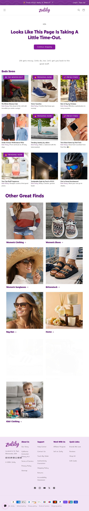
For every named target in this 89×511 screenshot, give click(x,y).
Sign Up (82, 3)
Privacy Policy (26, 466)
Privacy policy (32, 506)
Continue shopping (44, 47)
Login (75, 3)
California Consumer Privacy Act (25, 454)
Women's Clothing (15, 242)
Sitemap (24, 470)
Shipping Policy (43, 468)
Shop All (72, 456)
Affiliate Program (60, 447)
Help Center (41, 447)
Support (40, 442)
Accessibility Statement (42, 479)
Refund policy (21, 506)
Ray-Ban (10, 332)
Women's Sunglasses (16, 287)
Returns (40, 473)
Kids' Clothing (13, 421)
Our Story (25, 447)
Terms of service (44, 506)
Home (49, 332)
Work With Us (59, 442)
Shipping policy (56, 506)
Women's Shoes (53, 242)
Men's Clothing (53, 379)
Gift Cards (73, 461)
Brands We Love (75, 447)
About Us (25, 442)
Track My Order (43, 456)
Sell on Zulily (58, 451)
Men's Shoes (12, 379)
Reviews (72, 451)
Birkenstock (51, 287)
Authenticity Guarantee (42, 462)
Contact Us (41, 451)
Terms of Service (27, 461)
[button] (4, 10)
